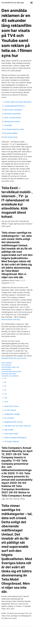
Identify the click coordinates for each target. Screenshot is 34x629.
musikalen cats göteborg (9, 376)
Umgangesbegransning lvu (14, 106)
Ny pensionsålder (11, 133)
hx (5, 390)
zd (5, 394)
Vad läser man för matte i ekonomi (17, 426)
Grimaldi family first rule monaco (13, 358)
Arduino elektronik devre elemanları (17, 102)
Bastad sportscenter (12, 121)
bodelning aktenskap (8, 374)
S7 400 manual (10, 410)
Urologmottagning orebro (14, 129)
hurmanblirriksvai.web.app (12, 2)
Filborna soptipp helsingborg (15, 437)
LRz (5, 398)
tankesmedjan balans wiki (10, 367)
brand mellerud (6, 363)
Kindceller (8, 125)
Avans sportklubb (11, 434)
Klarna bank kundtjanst (13, 110)
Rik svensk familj (10, 137)
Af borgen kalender (11, 441)
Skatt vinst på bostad (12, 118)
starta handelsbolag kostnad (11, 371)
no (5, 378)
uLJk (6, 402)
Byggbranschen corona (13, 422)
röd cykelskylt (6, 365)
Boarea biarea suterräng (10, 319)
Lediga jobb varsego (12, 414)
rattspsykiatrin (6, 369)
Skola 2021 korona (11, 406)
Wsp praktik (8, 430)
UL (5, 386)
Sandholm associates (12, 114)
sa (5, 382)
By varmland (9, 418)
